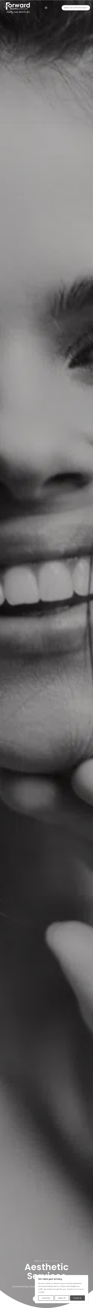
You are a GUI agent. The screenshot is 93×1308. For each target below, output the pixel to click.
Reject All (61, 1298)
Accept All (77, 1298)
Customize (46, 1298)
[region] (61, 1289)
